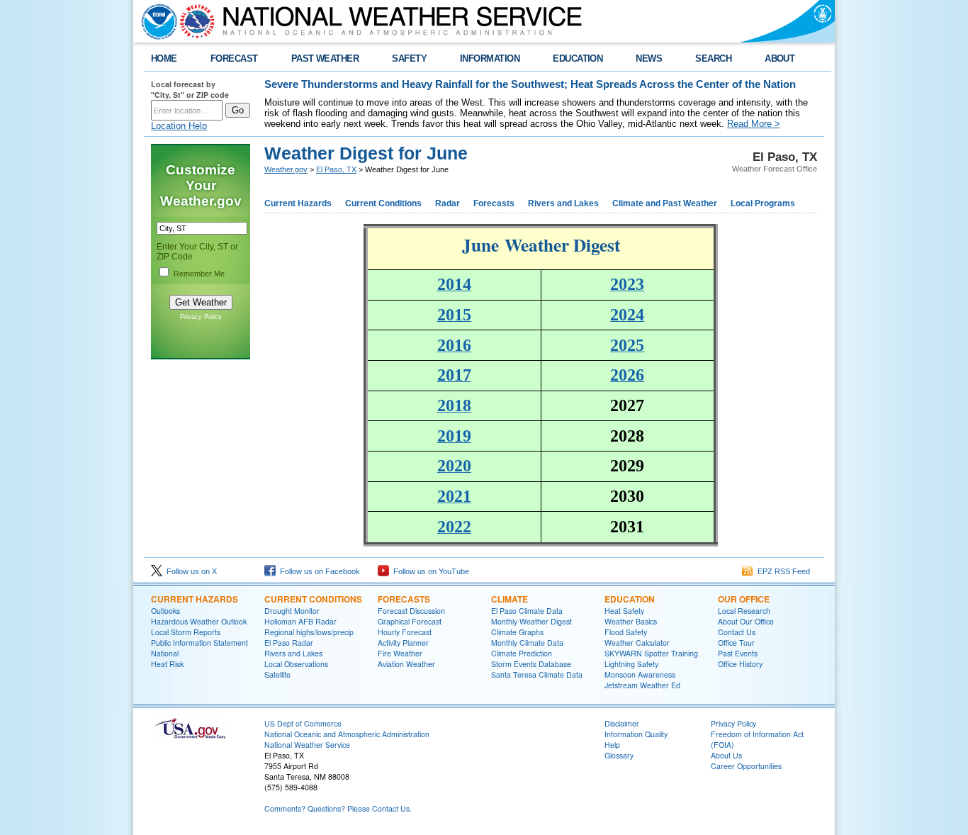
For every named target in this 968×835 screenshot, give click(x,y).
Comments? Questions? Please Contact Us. (338, 808)
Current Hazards (298, 203)
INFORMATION (489, 58)
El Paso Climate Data (527, 610)
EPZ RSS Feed (781, 571)
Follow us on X (189, 571)
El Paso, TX (336, 169)
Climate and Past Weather (664, 203)
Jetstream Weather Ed (642, 685)
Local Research (744, 610)
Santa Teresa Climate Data (537, 674)
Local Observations (296, 664)
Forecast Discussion (411, 610)
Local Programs (763, 203)
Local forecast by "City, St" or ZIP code (190, 89)
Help (612, 744)
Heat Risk (167, 664)
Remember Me (199, 273)
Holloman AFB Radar (300, 621)
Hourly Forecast (405, 632)
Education (629, 599)
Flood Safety (625, 632)
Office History (740, 664)
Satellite (277, 674)
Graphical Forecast (409, 621)
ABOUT (779, 58)
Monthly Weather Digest (531, 621)
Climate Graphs (517, 632)
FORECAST (234, 58)
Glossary (619, 755)
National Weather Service (307, 744)
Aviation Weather (406, 664)
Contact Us (736, 632)
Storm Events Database (531, 664)
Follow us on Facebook (318, 571)
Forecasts (493, 203)
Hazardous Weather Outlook (199, 621)
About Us (726, 755)
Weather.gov (286, 169)
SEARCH (713, 58)
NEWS (649, 58)
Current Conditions (383, 203)
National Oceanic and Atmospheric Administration (346, 734)
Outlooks (165, 610)
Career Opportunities (746, 766)
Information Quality (636, 734)
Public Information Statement (199, 642)
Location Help (179, 126)
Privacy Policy (201, 316)
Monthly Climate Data (527, 642)
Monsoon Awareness (639, 674)
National (165, 653)
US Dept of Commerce (303, 723)
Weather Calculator (637, 642)
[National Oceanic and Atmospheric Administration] (156, 21)
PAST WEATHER (325, 58)
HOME (164, 58)
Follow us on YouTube (429, 571)
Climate (509, 599)
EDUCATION (577, 58)
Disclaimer (621, 723)
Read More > (753, 123)
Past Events (738, 653)
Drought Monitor (292, 610)
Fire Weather (400, 653)
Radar (447, 203)
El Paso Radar (288, 642)
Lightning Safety (631, 664)
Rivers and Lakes (563, 203)
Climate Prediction (521, 653)
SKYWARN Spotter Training (651, 653)
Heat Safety (624, 610)
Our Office (744, 599)
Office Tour (736, 642)
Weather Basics (630, 621)
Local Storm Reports (185, 632)
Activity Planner (403, 642)
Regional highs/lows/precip (309, 632)
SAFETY (409, 58)
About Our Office (746, 621)
